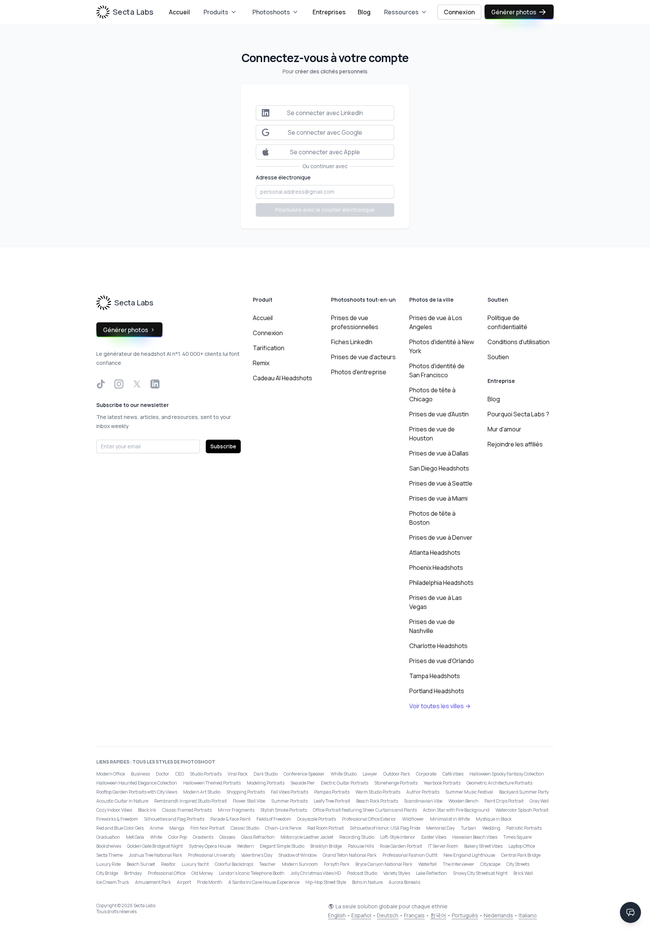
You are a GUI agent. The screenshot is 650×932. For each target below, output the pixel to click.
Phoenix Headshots (436, 567)
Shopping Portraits (245, 792)
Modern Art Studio (201, 792)
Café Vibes (452, 774)
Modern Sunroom (300, 864)
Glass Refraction (258, 837)
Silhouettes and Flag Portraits (174, 819)
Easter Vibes (433, 837)
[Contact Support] (630, 912)
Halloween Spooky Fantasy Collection (506, 774)
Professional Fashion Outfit (410, 855)
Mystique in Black (494, 819)
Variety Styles (396, 873)
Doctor (162, 774)
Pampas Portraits (331, 792)
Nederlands (498, 915)
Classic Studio (245, 828)
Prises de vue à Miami (438, 498)
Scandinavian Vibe (423, 801)
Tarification (268, 348)
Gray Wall (539, 801)
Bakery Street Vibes (483, 846)
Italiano (528, 915)
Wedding (491, 828)
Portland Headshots (436, 691)
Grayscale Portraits (316, 819)
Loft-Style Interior (397, 837)
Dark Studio (266, 774)
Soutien (498, 357)
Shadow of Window (297, 855)
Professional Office (166, 873)
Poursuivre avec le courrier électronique (325, 209)
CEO (179, 774)
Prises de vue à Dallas (439, 453)
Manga (176, 828)
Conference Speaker (304, 774)
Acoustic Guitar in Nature (122, 801)
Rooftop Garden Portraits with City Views (136, 792)
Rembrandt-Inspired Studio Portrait (190, 801)
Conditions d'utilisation (518, 342)
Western (245, 846)
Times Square (517, 837)
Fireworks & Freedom (117, 819)
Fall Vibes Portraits (289, 792)
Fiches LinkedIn (351, 342)
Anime (156, 828)
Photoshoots (271, 12)
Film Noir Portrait (207, 828)
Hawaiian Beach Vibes (474, 837)
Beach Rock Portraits (377, 801)
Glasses (227, 837)
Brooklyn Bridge (326, 846)
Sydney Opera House (210, 846)
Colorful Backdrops (234, 864)
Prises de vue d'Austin (439, 414)
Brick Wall (523, 873)
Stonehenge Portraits (396, 783)
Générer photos (513, 12)
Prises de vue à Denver (440, 537)
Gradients (203, 837)
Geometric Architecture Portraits (499, 783)
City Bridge (107, 873)
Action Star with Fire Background (456, 810)
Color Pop (177, 837)
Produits (216, 12)
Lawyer (370, 774)
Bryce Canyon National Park (383, 864)
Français (414, 915)
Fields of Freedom (274, 819)
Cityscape (490, 864)
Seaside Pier (302, 783)
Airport (184, 882)
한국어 (438, 915)
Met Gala (135, 837)
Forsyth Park (336, 864)
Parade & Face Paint (230, 819)
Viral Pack (238, 774)
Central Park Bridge (521, 855)
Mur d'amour (504, 429)
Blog (364, 12)
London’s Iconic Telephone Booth (251, 873)
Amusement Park (153, 882)
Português (465, 915)
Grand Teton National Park (350, 855)
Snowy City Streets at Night (480, 873)
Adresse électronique (283, 177)
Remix (261, 363)
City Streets (517, 864)
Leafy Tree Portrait (332, 801)
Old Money (202, 873)
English (337, 915)
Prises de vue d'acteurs (363, 357)
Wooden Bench (463, 801)
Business (140, 774)
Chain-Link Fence (283, 828)
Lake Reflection (431, 873)
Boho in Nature (367, 882)
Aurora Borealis (404, 882)
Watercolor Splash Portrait (521, 810)
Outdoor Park (396, 774)
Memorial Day (440, 828)
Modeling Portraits (265, 783)
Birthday (133, 873)
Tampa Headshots (434, 676)
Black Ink (147, 810)
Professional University (211, 855)
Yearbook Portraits (442, 783)
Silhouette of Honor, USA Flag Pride (385, 828)
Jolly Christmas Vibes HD (315, 873)
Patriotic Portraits (524, 828)
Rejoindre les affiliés (515, 444)
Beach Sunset (141, 864)
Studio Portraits (206, 774)
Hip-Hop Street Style (325, 882)
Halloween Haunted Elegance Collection (136, 783)
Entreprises (329, 12)
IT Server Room (443, 846)
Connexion (459, 12)
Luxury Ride (108, 864)
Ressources (401, 12)
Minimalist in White (450, 819)
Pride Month (209, 882)
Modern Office (110, 774)
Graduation (108, 837)
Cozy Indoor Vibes (114, 810)
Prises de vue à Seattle (440, 483)
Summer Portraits (289, 801)
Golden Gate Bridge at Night (155, 846)
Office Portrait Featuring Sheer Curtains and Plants (365, 810)
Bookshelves (108, 846)
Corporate (426, 774)
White (156, 837)
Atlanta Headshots (434, 552)
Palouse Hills (361, 846)
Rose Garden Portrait (401, 846)
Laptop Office (522, 846)
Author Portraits (422, 792)
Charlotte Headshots (438, 646)
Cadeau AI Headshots (282, 378)
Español (361, 915)
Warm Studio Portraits (377, 792)
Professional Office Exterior (369, 819)
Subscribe (223, 446)
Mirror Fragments (236, 810)
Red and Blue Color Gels (120, 828)
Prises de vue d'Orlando (441, 661)
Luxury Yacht (195, 864)
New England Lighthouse (469, 855)
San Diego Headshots (439, 468)
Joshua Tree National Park (155, 855)
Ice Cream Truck (112, 882)
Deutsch (387, 915)
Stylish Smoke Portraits (283, 810)
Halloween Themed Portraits (212, 783)
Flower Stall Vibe (249, 801)
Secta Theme (109, 855)
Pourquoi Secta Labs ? (518, 414)
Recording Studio (356, 837)
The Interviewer (458, 864)
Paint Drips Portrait (504, 801)
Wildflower (413, 819)
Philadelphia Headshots (441, 582)
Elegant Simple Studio (282, 846)
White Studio (344, 774)
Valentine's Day (256, 855)
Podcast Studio (362, 873)
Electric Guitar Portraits (344, 783)
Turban (468, 828)
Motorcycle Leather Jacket (307, 837)
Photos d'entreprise (358, 372)
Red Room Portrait (325, 828)
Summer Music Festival (469, 792)
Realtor (168, 864)
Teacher (267, 864)
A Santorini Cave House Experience (263, 882)
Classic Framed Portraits (187, 810)
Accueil (179, 12)
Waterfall (427, 864)
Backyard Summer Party (524, 792)
